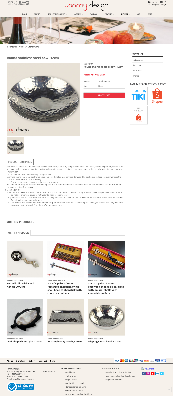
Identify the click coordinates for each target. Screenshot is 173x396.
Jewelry (109, 14)
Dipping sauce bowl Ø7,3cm (104, 341)
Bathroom (137, 70)
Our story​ (20, 361)
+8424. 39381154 (22, 2)
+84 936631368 (22, 4)
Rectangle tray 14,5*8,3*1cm (64, 341)
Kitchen (22, 46)
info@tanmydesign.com (23, 379)
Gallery (32, 361)
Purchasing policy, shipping (118, 372)
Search (153, 2)
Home (24, 14)
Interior (125, 14)
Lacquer (78, 14)
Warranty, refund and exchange (120, 376)
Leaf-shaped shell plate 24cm (24, 341)
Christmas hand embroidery (79, 394)
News (52, 361)
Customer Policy (109, 368)
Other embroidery (74, 390)
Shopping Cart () (158, 4)
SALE (150, 14)
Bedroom (136, 65)
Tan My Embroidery (57, 14)
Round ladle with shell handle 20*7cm (20, 285)
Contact (43, 361)
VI (165, 2)
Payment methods (114, 379)
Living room (137, 60)
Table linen (71, 376)
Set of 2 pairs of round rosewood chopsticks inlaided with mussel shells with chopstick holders (106, 288)
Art (138, 14)
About (37, 14)
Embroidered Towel (75, 383)
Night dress (71, 379)
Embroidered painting (76, 387)
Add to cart (104, 95)
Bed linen (70, 372)
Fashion (94, 14)
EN (161, 2)
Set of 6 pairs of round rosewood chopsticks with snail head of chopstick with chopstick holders (64, 288)
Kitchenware (33, 46)
